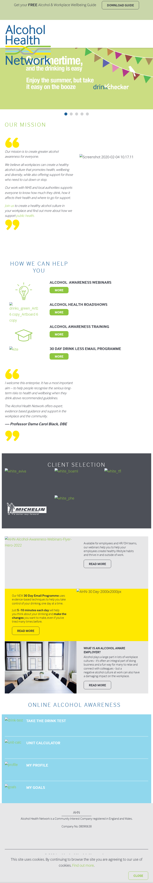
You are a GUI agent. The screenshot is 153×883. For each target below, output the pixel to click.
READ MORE (97, 564)
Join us (9, 206)
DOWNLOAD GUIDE (120, 5)
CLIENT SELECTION (77, 465)
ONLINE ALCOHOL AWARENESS (74, 705)
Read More (25, 631)
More (59, 290)
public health (25, 216)
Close (138, 875)
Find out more (83, 865)
